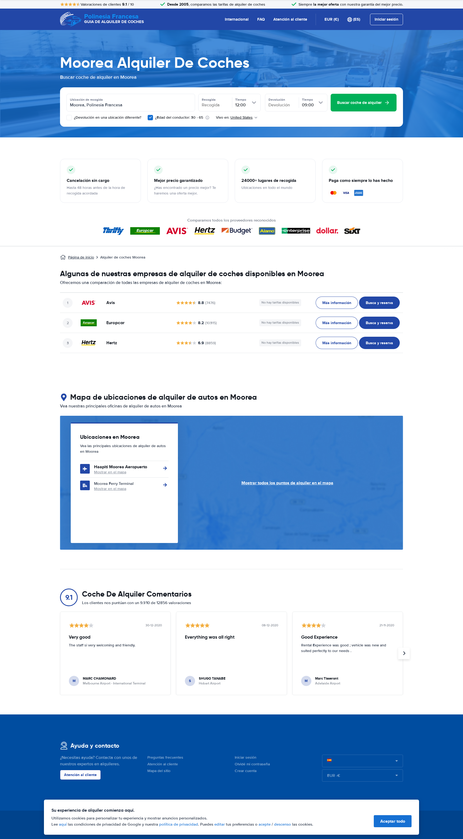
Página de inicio (81, 257)
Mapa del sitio (158, 771)
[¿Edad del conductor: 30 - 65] (150, 117)
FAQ (261, 19)
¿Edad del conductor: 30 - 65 (179, 117)
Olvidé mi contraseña (252, 764)
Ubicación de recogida (86, 99)
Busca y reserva (379, 302)
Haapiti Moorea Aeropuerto (120, 467)
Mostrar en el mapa (110, 472)
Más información (336, 302)
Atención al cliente (290, 19)
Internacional (237, 19)
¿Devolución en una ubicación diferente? (107, 117)
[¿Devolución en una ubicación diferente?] (69, 117)
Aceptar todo (392, 821)
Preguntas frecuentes (165, 757)
